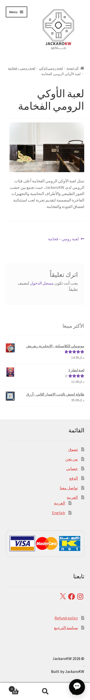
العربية (72, 497)
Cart (20, 687)
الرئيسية (72, 68)
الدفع (73, 478)
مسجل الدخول (42, 283)
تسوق (73, 449)
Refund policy (66, 617)
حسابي (72, 468)
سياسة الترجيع (66, 627)
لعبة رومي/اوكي (51, 68)
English (58, 512)
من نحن (71, 458)
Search (45, 691)
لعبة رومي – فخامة (21, 68)
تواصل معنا (69, 487)
